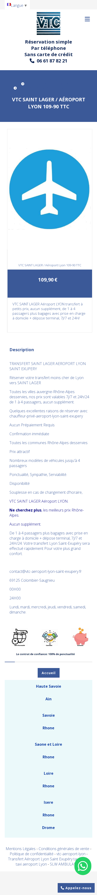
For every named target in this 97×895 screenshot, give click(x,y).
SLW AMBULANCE (65, 864)
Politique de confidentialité (31, 853)
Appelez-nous (78, 888)
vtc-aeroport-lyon (71, 853)
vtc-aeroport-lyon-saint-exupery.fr (54, 571)
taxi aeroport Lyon (32, 864)
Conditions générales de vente (64, 848)
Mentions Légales (21, 848)
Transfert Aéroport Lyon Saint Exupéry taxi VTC (48, 859)
